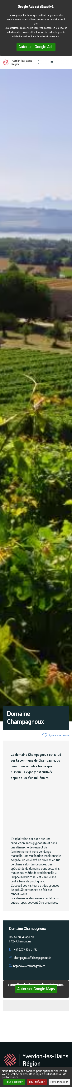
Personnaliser (59, 1082)
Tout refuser (37, 1082)
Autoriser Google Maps (36, 989)
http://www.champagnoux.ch (29, 966)
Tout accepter (14, 1082)
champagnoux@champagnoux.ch (32, 958)
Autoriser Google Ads (36, 47)
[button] (39, 63)
